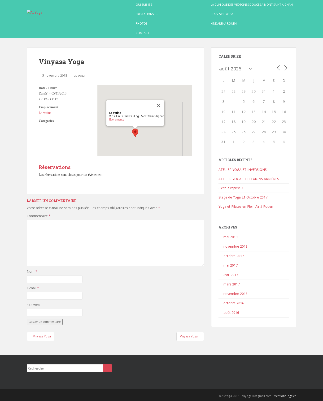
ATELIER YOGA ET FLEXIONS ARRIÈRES (248, 179)
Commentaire (39, 216)
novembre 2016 (235, 293)
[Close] (158, 105)
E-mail (33, 288)
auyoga (79, 75)
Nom (32, 271)
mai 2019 (230, 237)
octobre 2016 (233, 303)
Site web (33, 304)
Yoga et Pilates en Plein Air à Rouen (245, 206)
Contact (142, 33)
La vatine (45, 113)
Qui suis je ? (144, 5)
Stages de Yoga (222, 14)
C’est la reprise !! (230, 188)
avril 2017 (230, 274)
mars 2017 (231, 284)
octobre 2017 (233, 256)
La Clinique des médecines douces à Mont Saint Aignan (252, 5)
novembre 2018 (235, 246)
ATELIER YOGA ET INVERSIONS (242, 169)
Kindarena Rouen (224, 24)
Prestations (145, 14)
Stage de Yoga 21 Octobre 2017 (242, 197)
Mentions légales (285, 396)
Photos (141, 24)
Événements (116, 119)
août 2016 (231, 312)
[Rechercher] (107, 368)
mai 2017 (230, 265)
